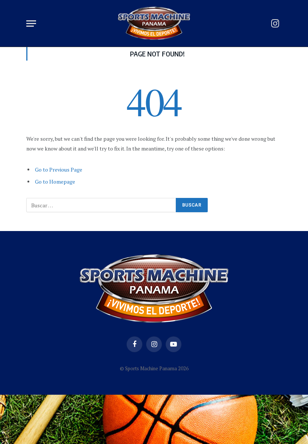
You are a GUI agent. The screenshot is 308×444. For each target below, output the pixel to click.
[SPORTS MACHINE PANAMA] (154, 23)
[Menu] (31, 23)
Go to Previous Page (58, 169)
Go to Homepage (55, 181)
